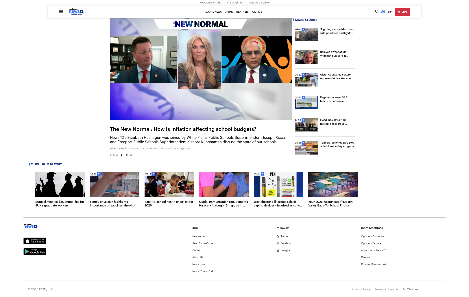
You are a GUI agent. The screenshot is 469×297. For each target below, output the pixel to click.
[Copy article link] (131, 155)
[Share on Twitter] (126, 155)
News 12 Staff (118, 148)
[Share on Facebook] (121, 155)
